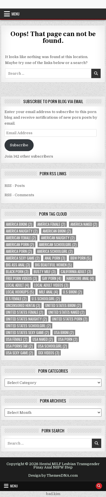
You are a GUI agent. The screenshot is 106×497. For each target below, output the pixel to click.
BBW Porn (80, 258)
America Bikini (19, 224)
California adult (76, 271)
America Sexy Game (23, 258)
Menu (16, 14)
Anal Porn (55, 258)
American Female (21, 237)
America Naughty (22, 231)
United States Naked (66, 312)
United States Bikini (63, 305)
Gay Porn (51, 278)
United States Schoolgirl (28, 325)
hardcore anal (80, 278)
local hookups (20, 292)
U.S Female (16, 298)
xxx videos (48, 352)
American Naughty (58, 237)
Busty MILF (45, 271)
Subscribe (19, 145)
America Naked (83, 224)
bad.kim (53, 494)
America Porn (19, 251)
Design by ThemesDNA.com (53, 476)
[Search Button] (99, 486)
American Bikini (57, 231)
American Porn (20, 244)
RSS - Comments (19, 195)
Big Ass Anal (18, 265)
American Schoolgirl (58, 244)
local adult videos (51, 285)
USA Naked (43, 339)
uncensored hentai (23, 305)
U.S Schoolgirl (46, 298)
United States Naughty (26, 319)
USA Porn (67, 339)
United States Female (24, 312)
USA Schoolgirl (52, 346)
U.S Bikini (72, 292)
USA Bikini (64, 332)
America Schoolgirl (55, 251)
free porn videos (21, 278)
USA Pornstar (19, 346)
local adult (17, 285)
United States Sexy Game (27, 332)
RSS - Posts (15, 186)
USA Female (16, 339)
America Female (51, 224)
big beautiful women (53, 265)
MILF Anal (48, 292)
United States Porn (69, 319)
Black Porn (17, 271)
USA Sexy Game (19, 352)
